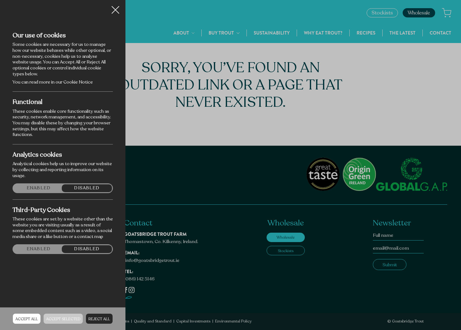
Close (115, 8)
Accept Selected (63, 319)
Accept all (26, 319)
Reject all (99, 319)
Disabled (86, 188)
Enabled (38, 188)
